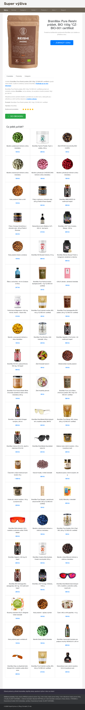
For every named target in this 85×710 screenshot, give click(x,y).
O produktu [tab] (10, 76)
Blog (20, 706)
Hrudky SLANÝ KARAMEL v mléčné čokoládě (18, 699)
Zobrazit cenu (63, 42)
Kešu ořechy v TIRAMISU (69, 699)
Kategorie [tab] (27, 76)
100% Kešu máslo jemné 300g (50, 697)
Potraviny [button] (44, 10)
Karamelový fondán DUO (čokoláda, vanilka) (17, 701)
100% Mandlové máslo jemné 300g (70, 697)
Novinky (13, 10)
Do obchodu (16, 116)
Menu (6, 10)
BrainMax (67, 32)
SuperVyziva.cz (13, 706)
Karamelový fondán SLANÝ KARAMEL (42, 701)
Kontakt (24, 706)
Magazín (63, 10)
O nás (29, 706)
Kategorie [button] (23, 10)
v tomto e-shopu (31, 99)
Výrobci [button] (33, 10)
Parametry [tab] (19, 76)
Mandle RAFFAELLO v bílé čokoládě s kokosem (47, 699)
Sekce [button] (54, 10)
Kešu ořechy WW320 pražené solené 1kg (27, 697)
